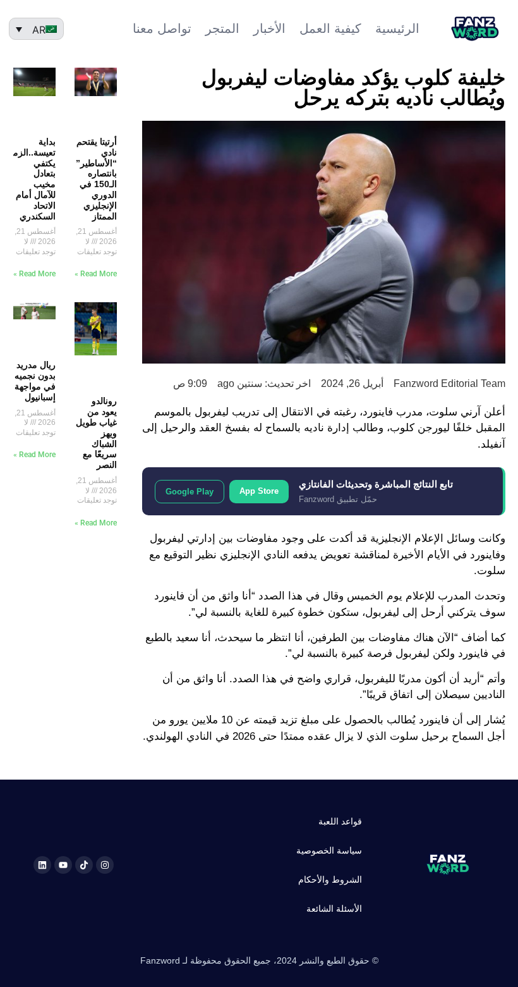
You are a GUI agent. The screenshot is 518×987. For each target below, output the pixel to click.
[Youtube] (63, 865)
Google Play (190, 491)
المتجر (222, 28)
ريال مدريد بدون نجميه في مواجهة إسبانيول (35, 381)
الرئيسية (397, 28)
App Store (259, 491)
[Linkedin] (42, 865)
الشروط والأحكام (330, 879)
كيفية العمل (330, 28)
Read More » (96, 273)
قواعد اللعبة (340, 821)
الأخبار (269, 28)
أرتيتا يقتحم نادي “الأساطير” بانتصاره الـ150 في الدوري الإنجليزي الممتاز (96, 179)
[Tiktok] (84, 865)
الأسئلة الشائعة (334, 909)
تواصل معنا (162, 28)
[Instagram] (105, 865)
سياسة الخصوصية (329, 850)
